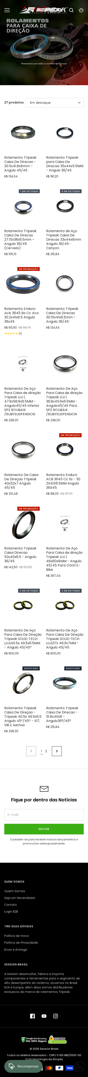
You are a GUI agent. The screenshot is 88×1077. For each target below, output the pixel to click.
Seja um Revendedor (19, 898)
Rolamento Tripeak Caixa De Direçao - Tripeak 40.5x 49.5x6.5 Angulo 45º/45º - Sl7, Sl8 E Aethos (22, 717)
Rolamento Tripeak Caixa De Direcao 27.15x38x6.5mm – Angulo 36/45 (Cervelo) (20, 239)
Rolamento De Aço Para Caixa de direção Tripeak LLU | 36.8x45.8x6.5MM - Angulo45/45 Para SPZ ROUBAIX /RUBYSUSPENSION (64, 401)
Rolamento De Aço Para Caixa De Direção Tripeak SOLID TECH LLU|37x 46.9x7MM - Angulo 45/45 (65, 639)
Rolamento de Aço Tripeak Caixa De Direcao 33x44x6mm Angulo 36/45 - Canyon (63, 239)
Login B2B (11, 911)
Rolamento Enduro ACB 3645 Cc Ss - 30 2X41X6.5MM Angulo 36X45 (63, 481)
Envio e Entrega (15, 950)
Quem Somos (14, 891)
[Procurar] (71, 10)
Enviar (44, 829)
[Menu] (7, 10)
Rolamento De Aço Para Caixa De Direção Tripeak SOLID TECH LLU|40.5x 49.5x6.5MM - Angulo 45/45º (23, 639)
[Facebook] (32, 1016)
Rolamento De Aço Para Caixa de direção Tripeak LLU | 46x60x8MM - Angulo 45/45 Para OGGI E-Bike (64, 559)
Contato (10, 905)
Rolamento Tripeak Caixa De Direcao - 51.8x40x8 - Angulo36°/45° (62, 714)
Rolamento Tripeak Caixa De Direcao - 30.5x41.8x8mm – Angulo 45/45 (20, 164)
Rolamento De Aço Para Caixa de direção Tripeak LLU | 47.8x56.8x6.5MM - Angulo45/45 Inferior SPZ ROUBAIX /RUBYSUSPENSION (22, 401)
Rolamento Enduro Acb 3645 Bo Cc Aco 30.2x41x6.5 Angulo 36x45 (21, 315)
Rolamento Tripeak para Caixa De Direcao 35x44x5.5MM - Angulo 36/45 (64, 164)
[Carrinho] (81, 10)
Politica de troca (16, 936)
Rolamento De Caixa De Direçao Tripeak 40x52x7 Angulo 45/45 (21, 481)
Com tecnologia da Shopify (44, 1059)
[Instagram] (55, 1016)
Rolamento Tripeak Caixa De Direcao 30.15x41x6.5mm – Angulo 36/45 (62, 315)
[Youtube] (44, 1016)
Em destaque (40, 103)
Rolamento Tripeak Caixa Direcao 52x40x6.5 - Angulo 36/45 (20, 555)
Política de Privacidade (21, 942)
